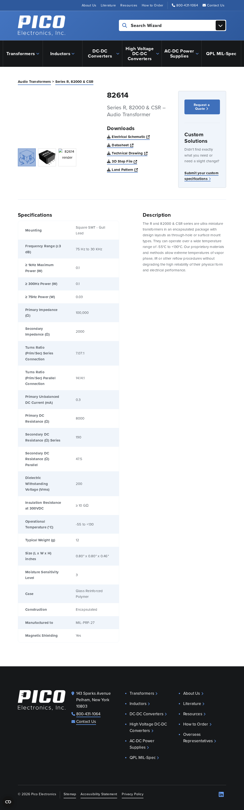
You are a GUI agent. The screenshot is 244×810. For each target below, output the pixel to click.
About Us (89, 5)
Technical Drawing (129, 153)
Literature (108, 5)
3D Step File (124, 161)
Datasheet (122, 145)
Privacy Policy (132, 794)
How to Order (152, 5)
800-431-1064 (187, 5)
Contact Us (215, 5)
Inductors (60, 53)
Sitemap (70, 794)
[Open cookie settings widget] (8, 802)
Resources (128, 5)
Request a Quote (202, 106)
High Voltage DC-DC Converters (140, 53)
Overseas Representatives (198, 737)
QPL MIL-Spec (221, 53)
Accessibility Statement (99, 794)
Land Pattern (125, 169)
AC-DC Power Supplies (179, 53)
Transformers (20, 53)
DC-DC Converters (100, 53)
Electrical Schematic (131, 136)
